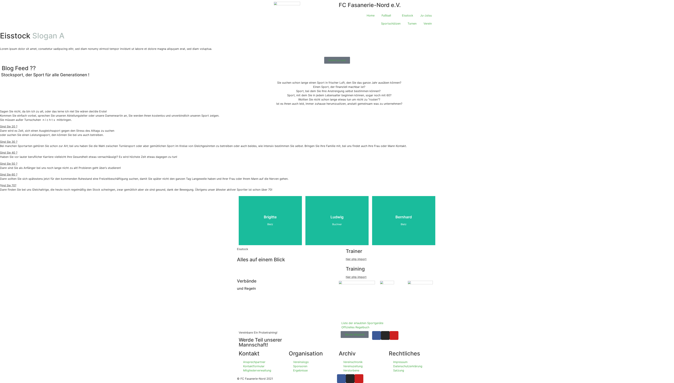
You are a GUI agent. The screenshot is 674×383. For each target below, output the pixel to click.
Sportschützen (391, 23)
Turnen (412, 23)
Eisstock (407, 15)
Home (371, 15)
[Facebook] (376, 335)
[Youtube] (394, 335)
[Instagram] (385, 335)
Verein (428, 23)
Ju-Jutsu (426, 15)
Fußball (386, 15)
